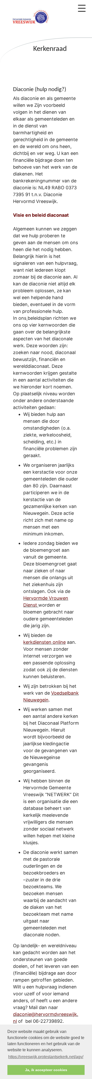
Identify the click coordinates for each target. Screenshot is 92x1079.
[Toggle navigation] (82, 8)
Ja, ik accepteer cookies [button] (46, 1070)
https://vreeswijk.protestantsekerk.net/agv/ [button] (45, 1057)
